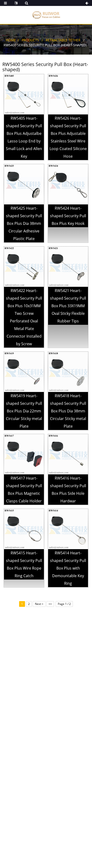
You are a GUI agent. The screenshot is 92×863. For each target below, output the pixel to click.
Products (30, 40)
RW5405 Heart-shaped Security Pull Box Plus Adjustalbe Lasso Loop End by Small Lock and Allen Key (24, 137)
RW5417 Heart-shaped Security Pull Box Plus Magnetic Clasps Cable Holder (24, 490)
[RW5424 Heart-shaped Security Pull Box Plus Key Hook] (68, 184)
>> (50, 604)
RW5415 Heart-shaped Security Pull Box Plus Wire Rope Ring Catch (24, 564)
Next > (39, 604)
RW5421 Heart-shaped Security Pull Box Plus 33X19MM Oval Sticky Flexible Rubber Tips (68, 306)
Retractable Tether (63, 40)
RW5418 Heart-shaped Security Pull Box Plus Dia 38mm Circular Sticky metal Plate (68, 411)
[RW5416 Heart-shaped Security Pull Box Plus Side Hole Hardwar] (68, 454)
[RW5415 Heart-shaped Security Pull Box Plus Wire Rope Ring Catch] (24, 529)
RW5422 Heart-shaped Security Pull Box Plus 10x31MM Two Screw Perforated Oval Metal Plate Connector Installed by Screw (24, 317)
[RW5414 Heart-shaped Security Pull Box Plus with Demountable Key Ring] (68, 529)
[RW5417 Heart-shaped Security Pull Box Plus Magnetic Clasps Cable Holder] (24, 454)
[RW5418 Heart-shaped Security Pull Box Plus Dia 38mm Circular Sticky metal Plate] (68, 371)
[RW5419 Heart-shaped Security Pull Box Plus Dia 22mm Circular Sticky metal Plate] (24, 371)
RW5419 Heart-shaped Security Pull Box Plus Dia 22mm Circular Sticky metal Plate (24, 411)
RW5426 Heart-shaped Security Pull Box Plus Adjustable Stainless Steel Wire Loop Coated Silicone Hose (68, 137)
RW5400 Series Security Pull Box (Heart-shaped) (45, 45)
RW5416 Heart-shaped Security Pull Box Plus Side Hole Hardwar (68, 490)
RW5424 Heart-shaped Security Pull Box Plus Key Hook (68, 216)
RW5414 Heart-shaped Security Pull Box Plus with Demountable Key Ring (68, 568)
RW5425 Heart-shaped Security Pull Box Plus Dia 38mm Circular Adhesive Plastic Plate (24, 223)
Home (11, 40)
